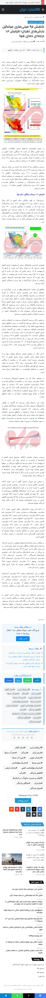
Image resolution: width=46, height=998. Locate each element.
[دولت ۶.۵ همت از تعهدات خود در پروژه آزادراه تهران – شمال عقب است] (34, 859)
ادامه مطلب (22, 639)
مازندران (37, 783)
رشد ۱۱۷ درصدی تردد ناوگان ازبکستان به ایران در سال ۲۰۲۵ (35, 845)
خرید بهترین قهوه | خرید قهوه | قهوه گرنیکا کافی (28, 964)
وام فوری (41, 976)
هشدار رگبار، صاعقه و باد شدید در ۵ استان (24, 653)
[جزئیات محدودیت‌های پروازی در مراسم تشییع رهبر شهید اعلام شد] (12, 859)
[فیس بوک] (39, 809)
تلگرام (37, 680)
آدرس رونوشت (23, 800)
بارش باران (36, 752)
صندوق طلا (40, 968)
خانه (41, 17)
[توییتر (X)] (34, 809)
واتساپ (27, 680)
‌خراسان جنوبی (35, 757)
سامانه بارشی (10, 768)
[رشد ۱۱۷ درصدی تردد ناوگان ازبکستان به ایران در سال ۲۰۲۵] (34, 834)
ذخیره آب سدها (18, 757)
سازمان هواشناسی (19, 763)
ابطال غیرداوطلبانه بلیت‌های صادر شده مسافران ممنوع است (12, 832)
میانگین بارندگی (23, 783)
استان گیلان (19, 747)
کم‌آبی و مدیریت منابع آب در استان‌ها (27, 778)
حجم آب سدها (10, 752)
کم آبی (21, 773)
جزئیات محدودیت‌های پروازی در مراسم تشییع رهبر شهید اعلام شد (12, 869)
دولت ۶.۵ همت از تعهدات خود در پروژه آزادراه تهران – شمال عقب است (34, 869)
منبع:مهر (41, 619)
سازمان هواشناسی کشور (31, 768)
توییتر (18, 680)
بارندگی (24, 752)
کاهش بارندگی (35, 773)
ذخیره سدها (36, 763)
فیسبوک (9, 680)
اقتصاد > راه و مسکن (31, 17)
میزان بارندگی (35, 788)
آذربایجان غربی (35, 747)
